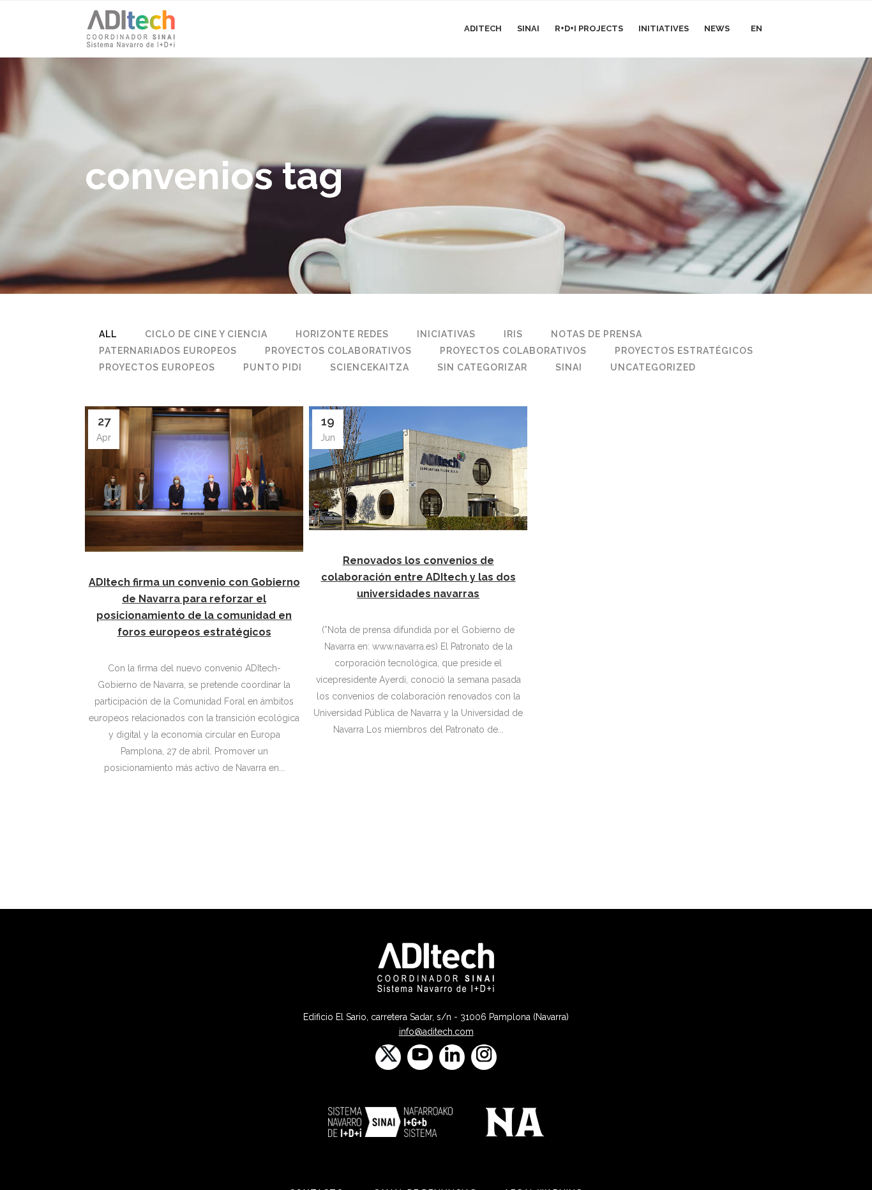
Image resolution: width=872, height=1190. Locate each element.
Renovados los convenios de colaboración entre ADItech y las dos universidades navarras (418, 577)
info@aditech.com (436, 1031)
